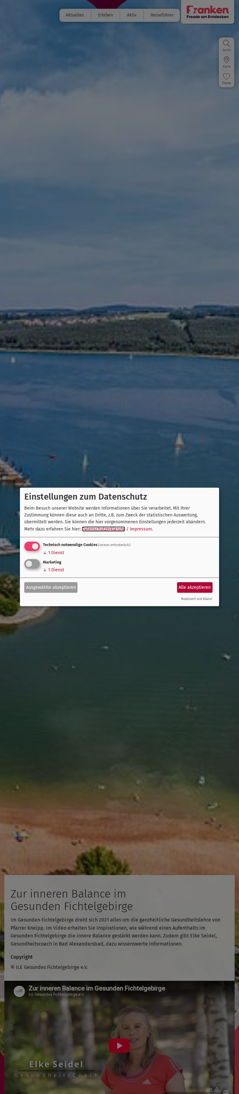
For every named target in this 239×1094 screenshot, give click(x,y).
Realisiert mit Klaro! (196, 599)
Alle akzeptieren (195, 587)
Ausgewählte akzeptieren (51, 587)
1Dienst (53, 552)
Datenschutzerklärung (103, 529)
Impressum (141, 529)
